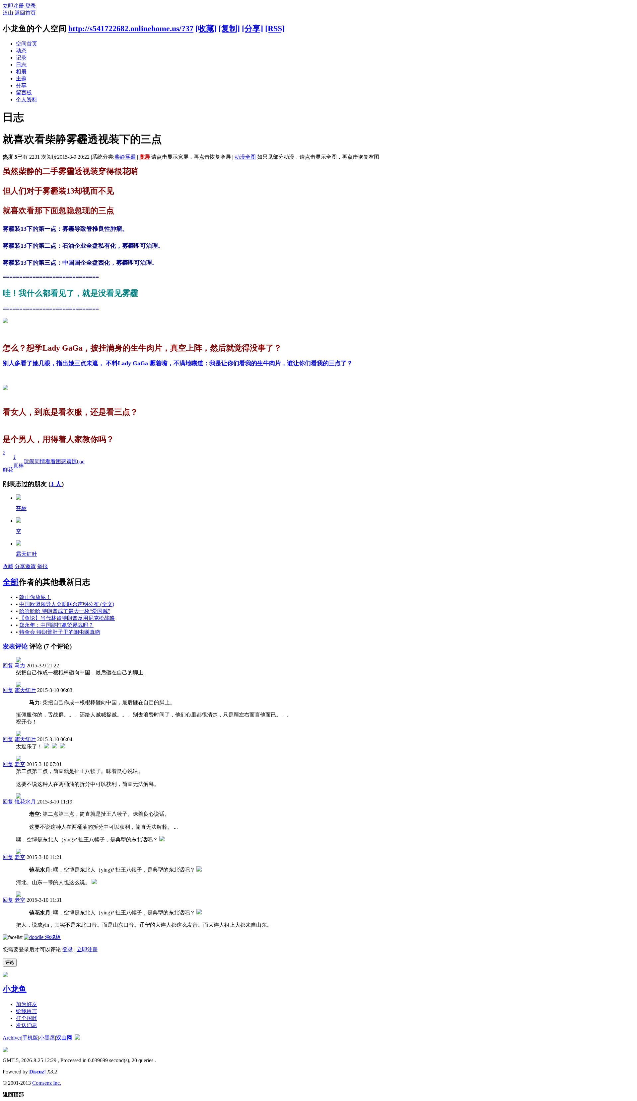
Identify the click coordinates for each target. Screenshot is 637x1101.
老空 (20, 764)
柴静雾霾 (125, 157)
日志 (21, 64)
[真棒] (18, 498)
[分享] (252, 28)
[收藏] (206, 28)
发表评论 (15, 646)
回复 (8, 665)
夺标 (21, 508)
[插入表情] (13, 937)
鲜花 (8, 461)
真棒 (18, 461)
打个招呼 (26, 1018)
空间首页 (26, 43)
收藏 (8, 566)
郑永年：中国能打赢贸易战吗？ (56, 625)
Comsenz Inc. (46, 1083)
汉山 (8, 13)
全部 (11, 582)
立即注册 (13, 6)
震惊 (71, 461)
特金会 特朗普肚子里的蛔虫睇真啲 (59, 632)
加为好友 (26, 1004)
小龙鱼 (15, 989)
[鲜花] (18, 521)
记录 (21, 57)
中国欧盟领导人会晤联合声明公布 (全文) (66, 604)
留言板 (24, 92)
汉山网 (64, 1038)
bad (81, 462)
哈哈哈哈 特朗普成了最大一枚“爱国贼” (64, 611)
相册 (21, 71)
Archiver (12, 1038)
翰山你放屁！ (35, 597)
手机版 (30, 1038)
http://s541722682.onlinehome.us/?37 (130, 28)
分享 (21, 85)
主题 (21, 78)
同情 (40, 461)
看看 (50, 461)
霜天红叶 (26, 554)
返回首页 (25, 13)
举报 (42, 566)
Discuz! (37, 1071)
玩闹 (29, 461)
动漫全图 (245, 157)
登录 (30, 6)
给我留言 (26, 1011)
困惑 (61, 461)
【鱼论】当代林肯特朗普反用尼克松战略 (67, 618)
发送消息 (26, 1025)
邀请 (30, 566)
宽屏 (144, 157)
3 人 (56, 483)
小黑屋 (47, 1038)
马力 (20, 665)
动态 (21, 50)
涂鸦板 (52, 937)
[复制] (229, 28)
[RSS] (275, 28)
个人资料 (26, 99)
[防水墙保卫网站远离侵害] (77, 1038)
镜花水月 (25, 802)
